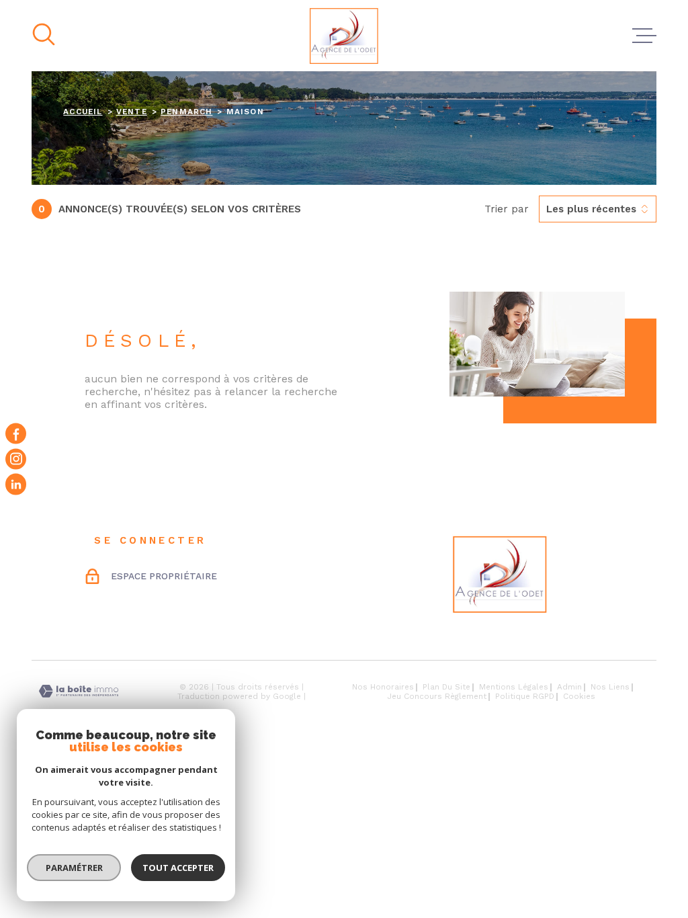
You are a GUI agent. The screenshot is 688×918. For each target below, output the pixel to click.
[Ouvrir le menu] (644, 36)
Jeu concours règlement (437, 696)
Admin (569, 687)
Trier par (506, 209)
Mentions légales (513, 687)
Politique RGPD (524, 696)
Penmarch (186, 111)
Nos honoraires (383, 687)
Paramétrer (74, 868)
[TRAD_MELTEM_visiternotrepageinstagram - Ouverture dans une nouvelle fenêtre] (15, 458)
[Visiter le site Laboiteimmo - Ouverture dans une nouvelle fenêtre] (79, 691)
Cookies (579, 697)
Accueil (82, 111)
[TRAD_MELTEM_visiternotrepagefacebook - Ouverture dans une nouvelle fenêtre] (15, 433)
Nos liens (610, 687)
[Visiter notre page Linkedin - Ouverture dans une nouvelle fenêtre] (15, 484)
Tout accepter (178, 868)
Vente (131, 111)
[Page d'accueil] (344, 36)
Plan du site (446, 687)
